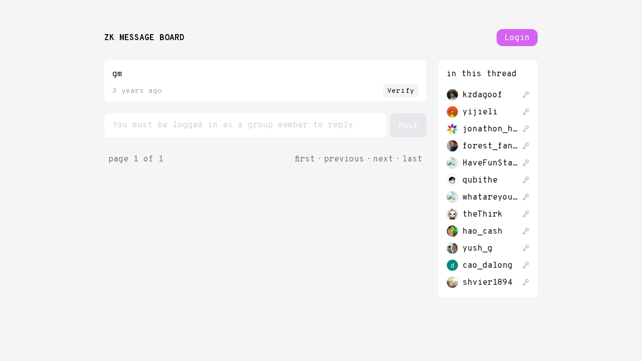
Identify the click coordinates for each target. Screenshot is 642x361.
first (305, 159)
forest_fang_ (490, 146)
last (412, 159)
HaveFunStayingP (490, 163)
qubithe (480, 180)
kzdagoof (482, 95)
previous (344, 159)
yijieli (480, 112)
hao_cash (482, 232)
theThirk (482, 215)
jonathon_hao (490, 129)
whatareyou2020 (490, 198)
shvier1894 (487, 283)
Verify (400, 91)
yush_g (477, 249)
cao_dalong (487, 266)
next (383, 159)
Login (517, 38)
